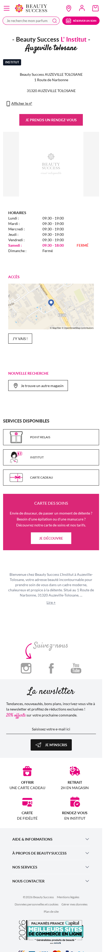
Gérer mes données (74, 904)
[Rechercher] (54, 20)
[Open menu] (7, 8)
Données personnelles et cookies (36, 904)
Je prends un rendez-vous (51, 119)
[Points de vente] (69, 8)
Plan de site (51, 911)
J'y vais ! (20, 338)
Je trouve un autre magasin (42, 385)
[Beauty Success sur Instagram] (26, 668)
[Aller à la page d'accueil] (31, 8)
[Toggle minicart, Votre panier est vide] (95, 8)
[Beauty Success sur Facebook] (51, 668)
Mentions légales (68, 897)
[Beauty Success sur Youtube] (76, 668)
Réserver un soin (84, 20)
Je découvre (51, 538)
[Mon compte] (82, 8)
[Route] (51, 306)
